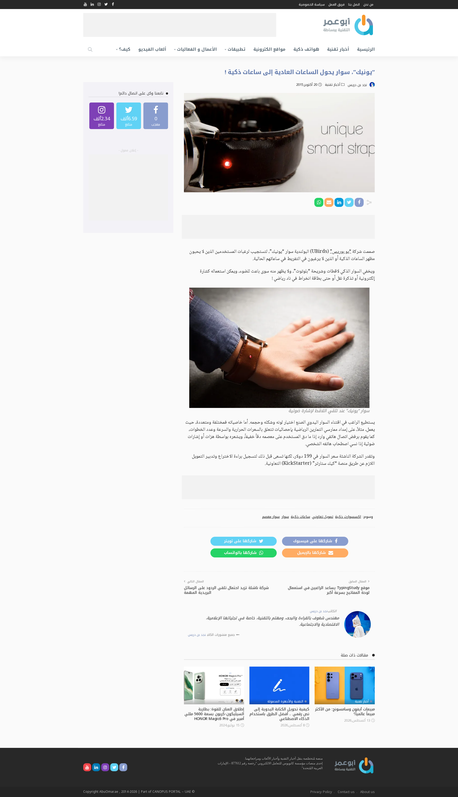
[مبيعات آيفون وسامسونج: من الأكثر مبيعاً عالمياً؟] (345, 685)
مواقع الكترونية (269, 49)
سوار (285, 516)
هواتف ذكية (306, 49)
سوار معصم (271, 516)
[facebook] (155, 116)
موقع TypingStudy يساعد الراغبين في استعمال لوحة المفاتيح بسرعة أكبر (328, 590)
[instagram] (101, 116)
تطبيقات (236, 49)
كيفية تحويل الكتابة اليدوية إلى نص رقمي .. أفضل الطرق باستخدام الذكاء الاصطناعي (279, 714)
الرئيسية (366, 49)
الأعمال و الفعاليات (197, 49)
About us (367, 792)
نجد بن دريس (357, 85)
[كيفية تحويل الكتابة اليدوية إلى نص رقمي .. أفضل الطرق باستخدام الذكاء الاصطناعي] (279, 685)
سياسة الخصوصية (312, 4)
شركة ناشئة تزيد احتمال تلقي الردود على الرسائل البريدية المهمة (226, 590)
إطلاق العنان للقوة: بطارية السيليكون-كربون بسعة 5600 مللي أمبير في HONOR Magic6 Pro (214, 714)
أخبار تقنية (338, 49)
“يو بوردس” (340, 252)
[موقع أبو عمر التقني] (354, 765)
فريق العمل (336, 4)
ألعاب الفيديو (152, 49)
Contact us (346, 792)
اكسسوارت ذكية (348, 516)
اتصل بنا (354, 4)
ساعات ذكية (300, 516)
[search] (90, 49)
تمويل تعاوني (322, 516)
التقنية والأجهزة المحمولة (285, 701)
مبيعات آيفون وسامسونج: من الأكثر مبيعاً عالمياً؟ (345, 712)
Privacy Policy (321, 792)
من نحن (368, 4)
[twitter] (128, 116)
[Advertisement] (179, 25)
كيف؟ (124, 49)
